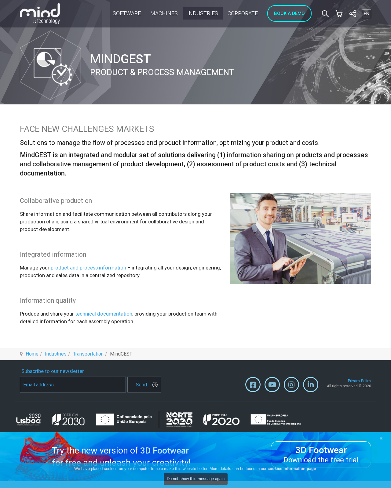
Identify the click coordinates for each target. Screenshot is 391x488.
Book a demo (289, 13)
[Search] (325, 13)
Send (141, 384)
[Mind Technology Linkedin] (310, 386)
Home (32, 354)
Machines (164, 13)
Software (127, 13)
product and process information (88, 268)
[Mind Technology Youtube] (272, 386)
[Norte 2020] (234, 419)
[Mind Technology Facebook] (253, 386)
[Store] (339, 13)
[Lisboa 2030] (87, 419)
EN (366, 13)
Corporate (243, 13)
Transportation (88, 354)
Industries (202, 13)
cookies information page (292, 468)
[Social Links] (352, 13)
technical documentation (103, 314)
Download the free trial (321, 454)
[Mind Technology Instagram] (291, 386)
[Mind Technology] (40, 13)
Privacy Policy (359, 381)
